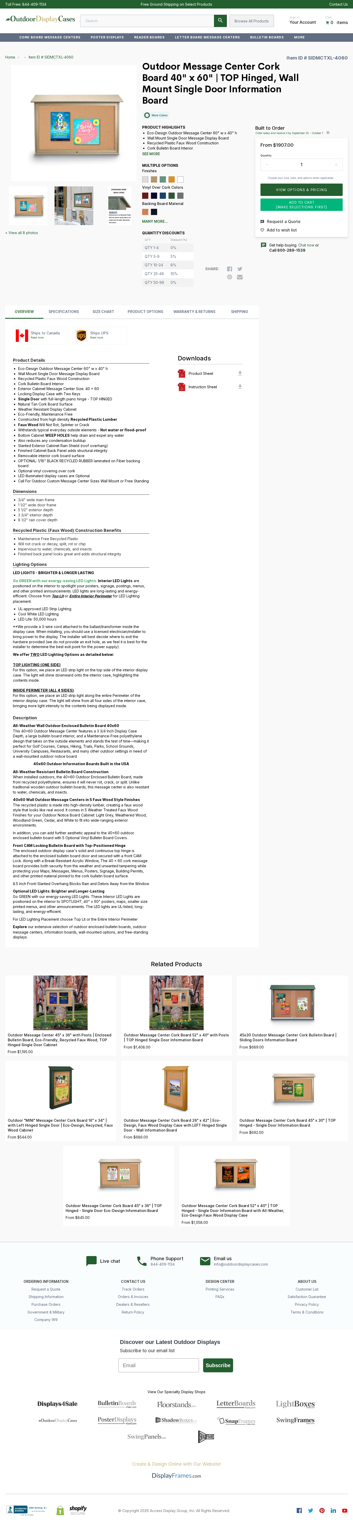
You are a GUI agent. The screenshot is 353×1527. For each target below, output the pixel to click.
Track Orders (133, 1289)
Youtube (345, 1510)
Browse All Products (252, 21)
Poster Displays (107, 37)
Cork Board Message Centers (49, 37)
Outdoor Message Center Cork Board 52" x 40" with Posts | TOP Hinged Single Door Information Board (176, 1037)
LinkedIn (333, 1510)
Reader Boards (149, 37)
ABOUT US (307, 1282)
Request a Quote (46, 1289)
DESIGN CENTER (220, 1282)
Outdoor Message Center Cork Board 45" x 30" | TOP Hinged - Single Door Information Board (288, 1122)
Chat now (306, 245)
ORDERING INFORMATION (46, 1282)
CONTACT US (133, 1282)
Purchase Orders (46, 1304)
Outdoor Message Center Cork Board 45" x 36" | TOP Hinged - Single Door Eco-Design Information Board (114, 1208)
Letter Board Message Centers (207, 37)
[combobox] (153, 21)
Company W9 (46, 1319)
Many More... (155, 221)
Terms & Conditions (307, 1312)
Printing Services (220, 1289)
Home (10, 57)
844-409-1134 (34, 4)
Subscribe (218, 1365)
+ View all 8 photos (21, 232)
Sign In (294, 17)
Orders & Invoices (133, 1296)
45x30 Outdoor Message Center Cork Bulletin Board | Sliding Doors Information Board (288, 1037)
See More (151, 154)
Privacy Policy (307, 1304)
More (299, 37)
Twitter (311, 1510)
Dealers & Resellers (133, 1304)
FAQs (220, 1296)
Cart (328, 17)
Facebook (299, 1510)
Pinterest (322, 1510)
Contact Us (338, 4)
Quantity (266, 155)
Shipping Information (46, 1296)
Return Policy (133, 1312)
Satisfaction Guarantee (307, 1296)
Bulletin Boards (267, 37)
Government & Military (46, 1312)
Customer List (307, 1289)
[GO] (220, 21)
